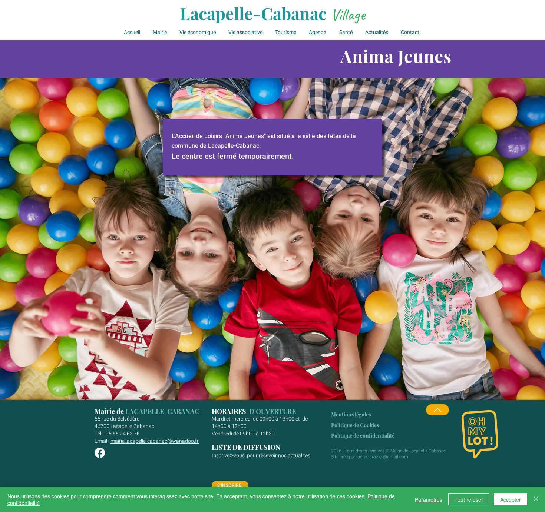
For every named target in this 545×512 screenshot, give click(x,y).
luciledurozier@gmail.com (382, 457)
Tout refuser (469, 499)
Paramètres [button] (428, 499)
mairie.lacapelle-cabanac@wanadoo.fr (154, 441)
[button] (160, 32)
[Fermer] (536, 499)
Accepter (510, 499)
